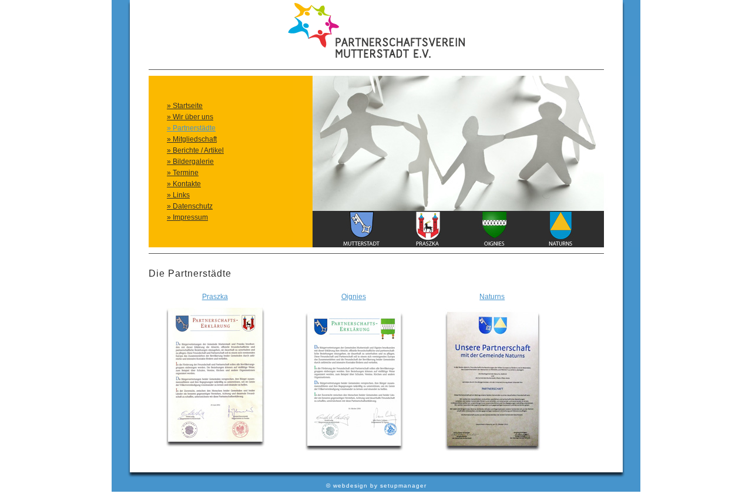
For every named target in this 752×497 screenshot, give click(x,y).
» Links (178, 195)
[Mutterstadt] (361, 245)
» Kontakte (184, 184)
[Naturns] (560, 245)
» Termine (183, 173)
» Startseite (185, 106)
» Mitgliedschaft (192, 139)
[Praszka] (428, 245)
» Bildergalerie (190, 161)
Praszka (215, 297)
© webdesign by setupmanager (376, 485)
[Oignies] (494, 245)
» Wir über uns (190, 117)
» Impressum (187, 217)
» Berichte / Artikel (195, 150)
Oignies (353, 297)
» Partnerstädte (191, 128)
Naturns (492, 297)
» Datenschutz (190, 206)
